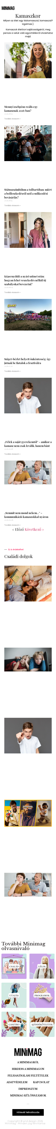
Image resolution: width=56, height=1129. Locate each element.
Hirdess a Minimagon (28, 1069)
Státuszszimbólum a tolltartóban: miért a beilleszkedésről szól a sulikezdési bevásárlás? (28, 193)
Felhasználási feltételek (28, 1075)
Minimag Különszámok (28, 1095)
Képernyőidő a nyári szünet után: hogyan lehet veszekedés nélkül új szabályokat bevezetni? (25, 280)
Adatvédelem (16, 1082)
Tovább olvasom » (12, 118)
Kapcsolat (41, 1082)
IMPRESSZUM (28, 1088)
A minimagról (28, 1062)
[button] (26, 8)
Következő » (34, 529)
